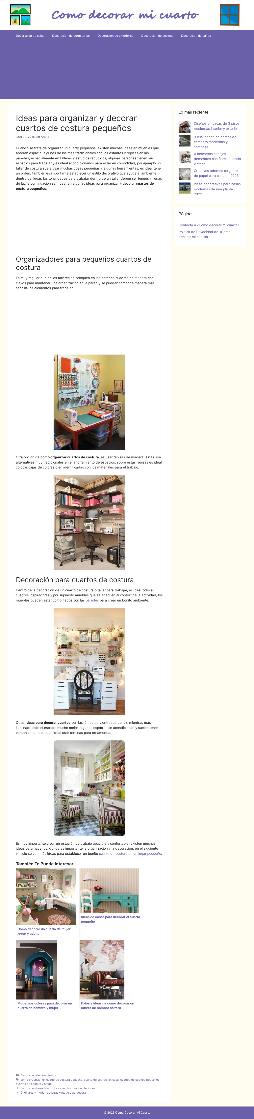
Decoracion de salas (30, 36)
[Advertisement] (127, 71)
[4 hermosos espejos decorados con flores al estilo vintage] (184, 158)
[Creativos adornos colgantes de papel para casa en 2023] (184, 175)
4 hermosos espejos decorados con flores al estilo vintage (217, 159)
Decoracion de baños (196, 36)
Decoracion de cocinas (157, 36)
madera (141, 278)
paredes (92, 600)
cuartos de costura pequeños (140, 1079)
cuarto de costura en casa (101, 1079)
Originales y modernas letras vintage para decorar (53, 1092)
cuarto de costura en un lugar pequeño (130, 854)
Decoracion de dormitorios (71, 36)
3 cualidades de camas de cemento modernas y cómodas (215, 142)
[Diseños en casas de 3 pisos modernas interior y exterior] (184, 128)
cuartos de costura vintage (34, 1083)
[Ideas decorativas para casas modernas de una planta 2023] (184, 188)
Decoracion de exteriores (115, 36)
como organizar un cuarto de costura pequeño (51, 1079)
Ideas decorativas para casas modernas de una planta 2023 (217, 189)
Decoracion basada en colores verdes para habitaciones (57, 1088)
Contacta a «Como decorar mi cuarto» (209, 225)
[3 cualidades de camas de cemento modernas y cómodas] (184, 141)
